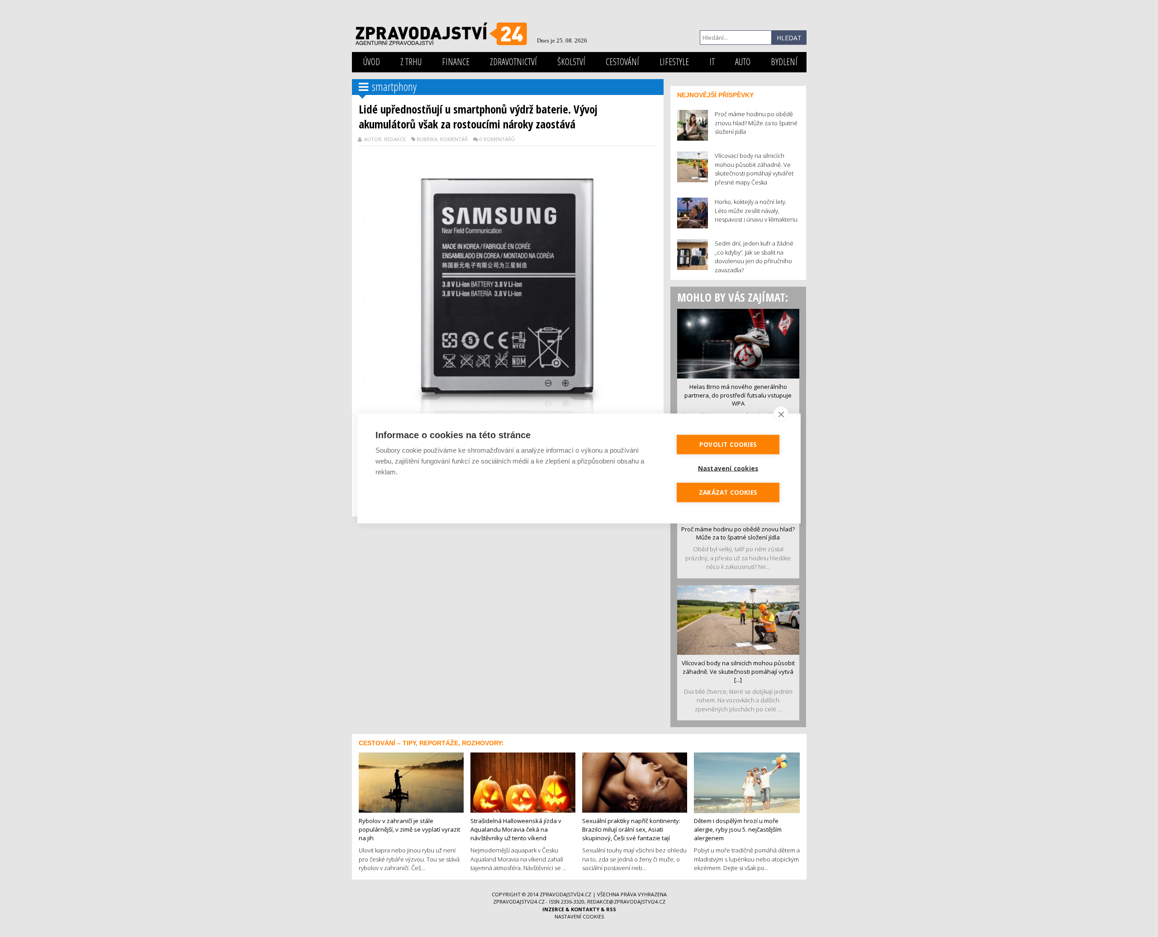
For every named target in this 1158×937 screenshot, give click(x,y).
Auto (742, 62)
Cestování (622, 62)
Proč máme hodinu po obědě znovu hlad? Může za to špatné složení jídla (738, 533)
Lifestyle (674, 62)
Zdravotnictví (513, 62)
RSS (611, 909)
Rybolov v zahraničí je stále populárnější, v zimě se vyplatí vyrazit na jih (409, 829)
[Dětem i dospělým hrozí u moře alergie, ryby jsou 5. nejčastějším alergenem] (747, 781)
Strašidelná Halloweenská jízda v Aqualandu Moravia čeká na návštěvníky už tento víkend (515, 829)
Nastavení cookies (579, 916)
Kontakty (585, 909)
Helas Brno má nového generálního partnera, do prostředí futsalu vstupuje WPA (738, 395)
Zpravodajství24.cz (565, 894)
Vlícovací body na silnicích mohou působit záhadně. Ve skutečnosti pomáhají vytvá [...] (738, 671)
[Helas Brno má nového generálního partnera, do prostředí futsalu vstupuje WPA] (738, 342)
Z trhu (411, 62)
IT (712, 62)
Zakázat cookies (728, 492)
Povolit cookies (728, 444)
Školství (571, 62)
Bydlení (784, 62)
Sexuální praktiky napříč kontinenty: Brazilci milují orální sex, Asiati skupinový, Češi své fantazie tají (631, 829)
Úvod (371, 62)
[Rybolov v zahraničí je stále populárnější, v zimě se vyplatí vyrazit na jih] (411, 781)
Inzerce (553, 909)
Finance (456, 62)
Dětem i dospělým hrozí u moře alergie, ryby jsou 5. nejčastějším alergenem (738, 829)
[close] (781, 414)
